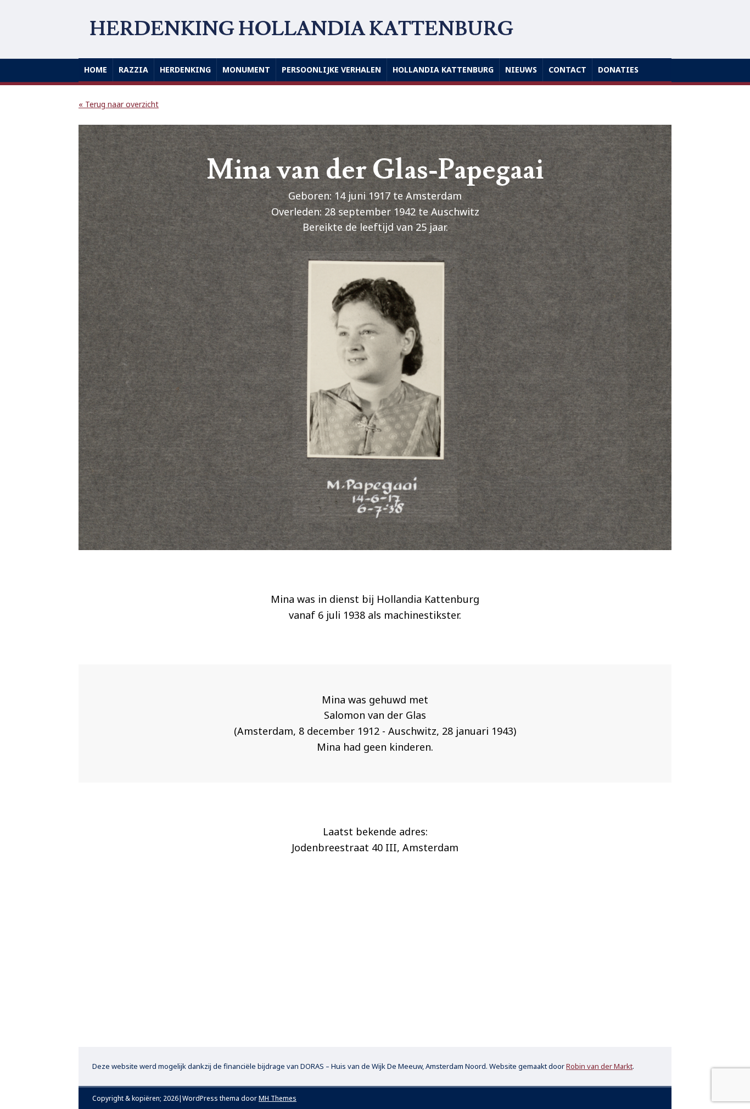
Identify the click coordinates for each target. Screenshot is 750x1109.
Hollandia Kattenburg (443, 69)
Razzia (133, 69)
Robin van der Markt (599, 1066)
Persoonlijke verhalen (331, 69)
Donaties (618, 69)
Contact (567, 69)
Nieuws (521, 69)
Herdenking (185, 69)
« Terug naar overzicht (119, 104)
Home (95, 69)
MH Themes (277, 1098)
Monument (246, 69)
